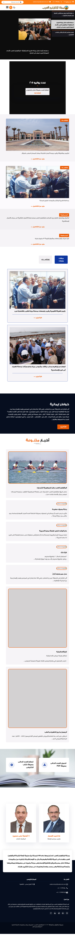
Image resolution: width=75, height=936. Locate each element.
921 (21, 931)
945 (16, 928)
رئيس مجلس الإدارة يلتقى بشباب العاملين (35, 50)
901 (57, 931)
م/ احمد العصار (54, 836)
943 (21, 928)
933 (48, 928)
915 (35, 931)
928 (61, 928)
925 (10, 931)
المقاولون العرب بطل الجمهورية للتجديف (52, 488)
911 (44, 931)
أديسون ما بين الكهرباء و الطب (56, 732)
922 (19, 931)
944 (19, 928)
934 (46, 928)
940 (29, 928)
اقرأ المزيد (63, 426)
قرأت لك (64, 552)
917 (31, 931)
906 (51, 931)
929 (59, 928)
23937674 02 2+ (61, 892)
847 (62, 931)
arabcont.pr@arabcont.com (41, 1)
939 (31, 928)
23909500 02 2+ (56, 1)
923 (16, 931)
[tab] (61, 260)
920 (23, 931)
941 (27, 928)
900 (59, 931)
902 (55, 931)
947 (11, 928)
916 (33, 931)
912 (42, 931)
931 (54, 928)
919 (26, 931)
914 (38, 931)
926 (67, 928)
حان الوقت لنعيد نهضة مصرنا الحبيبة (53, 531)
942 (24, 928)
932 (51, 928)
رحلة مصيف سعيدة (59, 509)
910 (46, 931)
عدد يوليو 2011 (67, 1)
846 (64, 931)
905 (53, 931)
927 (64, 928)
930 (56, 928)
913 (40, 931)
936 (40, 928)
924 (13, 931)
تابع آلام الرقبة (61, 652)
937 (37, 928)
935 (43, 928)
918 (28, 931)
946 (13, 928)
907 (48, 931)
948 (8, 928)
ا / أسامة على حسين (21, 836)
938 (34, 928)
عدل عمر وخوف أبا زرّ (59, 574)
